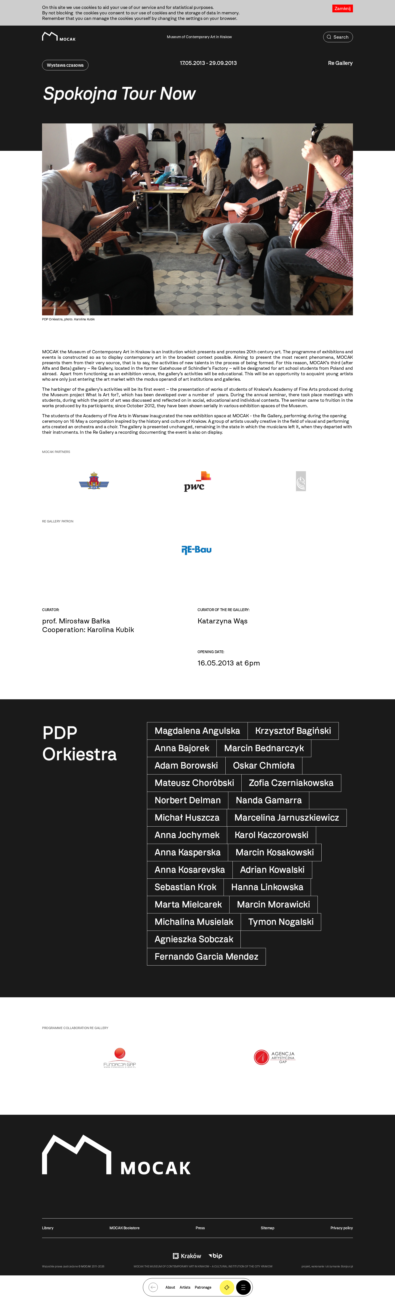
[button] (243, 1287)
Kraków (187, 1256)
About (170, 1287)
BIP (215, 1256)
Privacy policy (342, 1228)
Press (200, 1228)
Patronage (203, 1287)
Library (47, 1228)
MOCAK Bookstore (124, 1228)
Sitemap (267, 1228)
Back (153, 1287)
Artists (185, 1287)
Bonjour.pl (347, 1266)
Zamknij (343, 8)
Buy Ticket (226, 1287)
